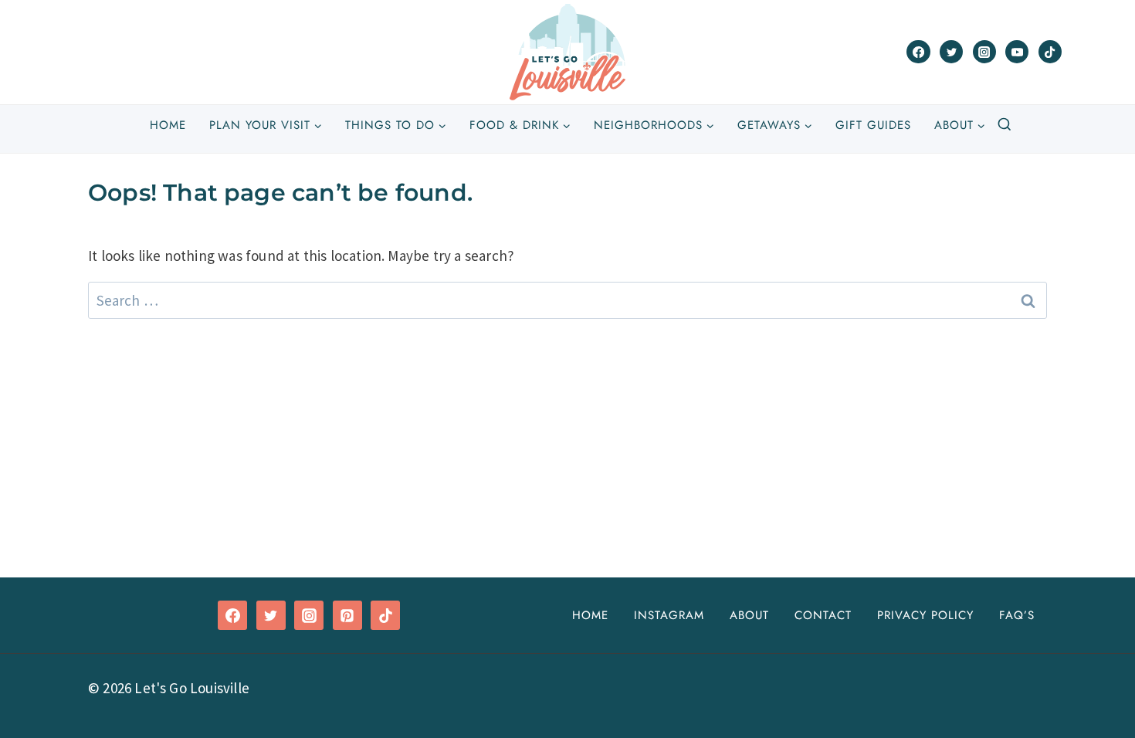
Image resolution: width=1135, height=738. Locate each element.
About (749, 615)
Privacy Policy (925, 615)
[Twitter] (951, 51)
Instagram (669, 615)
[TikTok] (1050, 51)
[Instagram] (984, 51)
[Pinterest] (347, 615)
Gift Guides (873, 125)
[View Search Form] (1004, 125)
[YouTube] (1016, 51)
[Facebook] (918, 51)
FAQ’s (1017, 615)
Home (168, 125)
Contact (823, 615)
